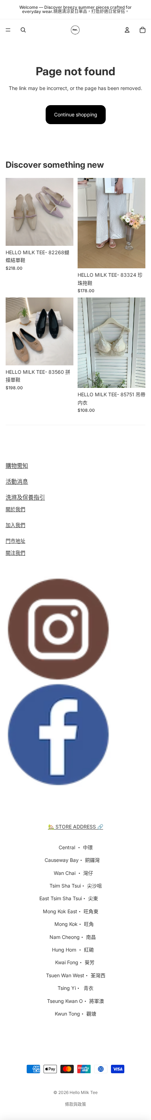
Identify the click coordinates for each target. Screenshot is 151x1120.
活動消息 (17, 481)
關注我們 (15, 553)
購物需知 (17, 465)
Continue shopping (75, 114)
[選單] (8, 30)
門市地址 (15, 541)
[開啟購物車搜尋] (23, 30)
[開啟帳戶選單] (127, 30)
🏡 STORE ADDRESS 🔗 (75, 827)
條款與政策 (75, 1104)
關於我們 (15, 509)
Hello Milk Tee (84, 1092)
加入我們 (15, 525)
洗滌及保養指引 (25, 497)
